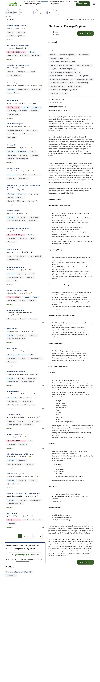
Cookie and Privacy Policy (22, 561)
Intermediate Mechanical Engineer (17, 65)
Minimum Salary (52, 10)
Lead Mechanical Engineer (15, 474)
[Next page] (40, 536)
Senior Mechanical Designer (15, 267)
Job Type (36, 10)
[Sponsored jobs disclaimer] (94, 19)
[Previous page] (9, 536)
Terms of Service (38, 559)
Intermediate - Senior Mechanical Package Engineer (23, 494)
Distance (21, 10)
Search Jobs (83, 4)
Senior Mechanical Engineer (15, 372)
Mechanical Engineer (13, 83)
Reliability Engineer (12, 391)
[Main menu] (94, 4)
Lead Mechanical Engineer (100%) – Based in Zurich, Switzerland (23, 187)
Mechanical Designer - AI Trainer (17, 290)
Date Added (8, 17)
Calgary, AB (11, 576)
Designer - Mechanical (13, 250)
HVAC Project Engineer (13, 415)
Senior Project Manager (14, 434)
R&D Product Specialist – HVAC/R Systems (20, 454)
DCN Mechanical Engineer (14, 124)
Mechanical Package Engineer (16, 26)
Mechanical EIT (11, 145)
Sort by (7, 10)
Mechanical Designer (13, 168)
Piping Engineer (11, 513)
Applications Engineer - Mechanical (17, 45)
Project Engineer (11, 329)
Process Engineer (12, 101)
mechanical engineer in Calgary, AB (19, 572)
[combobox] (36, 3)
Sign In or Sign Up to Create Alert (26, 555)
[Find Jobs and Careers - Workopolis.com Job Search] (13, 4)
